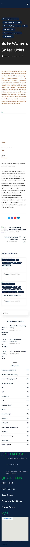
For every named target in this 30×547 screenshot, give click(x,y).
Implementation (9, 29)
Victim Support (7, 265)
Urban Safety (8, 36)
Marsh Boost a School (12, 295)
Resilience (5, 423)
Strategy (20, 292)
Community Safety (7, 383)
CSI (17, 260)
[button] (27, 4)
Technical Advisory (7, 436)
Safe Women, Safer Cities (18, 351)
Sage (6, 269)
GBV (24, 26)
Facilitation (5, 396)
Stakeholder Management (12, 33)
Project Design (17, 262)
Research (4, 418)
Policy (3, 409)
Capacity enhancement (10, 19)
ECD (3, 392)
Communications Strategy (12, 22)
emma (6, 56)
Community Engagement (11, 26)
